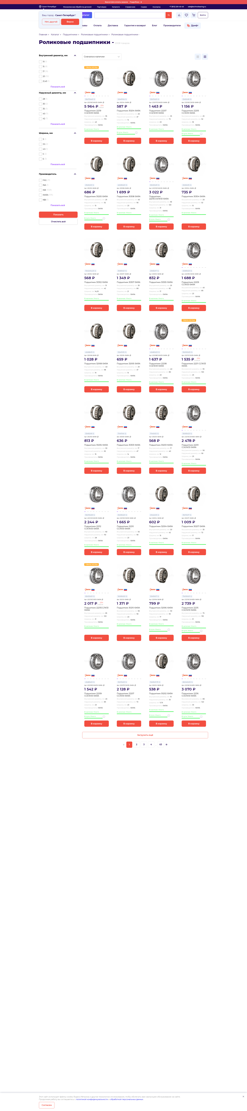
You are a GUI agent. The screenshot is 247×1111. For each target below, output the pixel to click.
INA (44, 185)
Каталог (85, 15)
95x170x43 (89, 99)
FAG (45, 180)
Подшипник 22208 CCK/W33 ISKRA (158, 365)
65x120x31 (153, 185)
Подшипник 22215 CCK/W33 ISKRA (190, 609)
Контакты (156, 7)
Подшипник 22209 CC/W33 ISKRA (190, 283)
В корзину (96, 141)
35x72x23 (153, 99)
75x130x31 (186, 596)
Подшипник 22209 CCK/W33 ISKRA (93, 694)
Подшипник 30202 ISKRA (161, 693)
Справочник (130, 7)
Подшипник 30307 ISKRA (128, 282)
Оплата (97, 25)
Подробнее (134, 2)
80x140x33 (187, 682)
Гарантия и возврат (135, 25)
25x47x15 (121, 352)
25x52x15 (88, 185)
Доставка (113, 25)
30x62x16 (88, 434)
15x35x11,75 (154, 682)
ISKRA (45, 195)
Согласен (47, 1105)
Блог (154, 25)
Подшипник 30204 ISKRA (128, 111)
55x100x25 (186, 352)
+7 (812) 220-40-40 (176, 7)
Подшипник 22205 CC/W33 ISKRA (190, 112)
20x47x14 (121, 99)
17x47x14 (121, 434)
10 (44, 61)
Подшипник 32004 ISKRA (161, 526)
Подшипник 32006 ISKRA (161, 608)
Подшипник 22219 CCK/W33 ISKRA (92, 112)
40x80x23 (154, 352)
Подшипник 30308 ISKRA (128, 196)
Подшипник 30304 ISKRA (193, 196)
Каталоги (116, 7)
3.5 (44, 144)
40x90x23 (121, 185)
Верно (70, 22)
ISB (44, 190)
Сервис (144, 7)
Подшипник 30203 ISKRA (161, 445)
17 (43, 71)
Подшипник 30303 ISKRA (128, 445)
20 (44, 76)
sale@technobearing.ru (197, 7)
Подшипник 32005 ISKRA (128, 364)
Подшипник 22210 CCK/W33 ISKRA (190, 446)
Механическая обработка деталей (77, 7)
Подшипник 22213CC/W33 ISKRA (96, 609)
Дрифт (194, 25)
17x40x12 (153, 434)
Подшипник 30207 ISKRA (193, 526)
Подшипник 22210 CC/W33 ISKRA (125, 527)
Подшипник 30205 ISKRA (96, 196)
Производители (172, 25)
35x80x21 (121, 271)
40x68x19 (88, 352)
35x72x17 (186, 515)
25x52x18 (186, 99)
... (156, 745)
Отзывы (83, 25)
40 (44, 114)
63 (160, 744)
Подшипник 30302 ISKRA (96, 282)
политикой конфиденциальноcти (92, 1099)
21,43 (45, 81)
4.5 (44, 149)
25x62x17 (153, 271)
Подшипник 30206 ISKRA (96, 445)
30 (44, 104)
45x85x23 (186, 271)
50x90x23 (186, 434)
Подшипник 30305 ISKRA (161, 282)
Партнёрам (101, 7)
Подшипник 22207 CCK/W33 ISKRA (157, 112)
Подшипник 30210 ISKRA (128, 608)
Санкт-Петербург (49, 7)
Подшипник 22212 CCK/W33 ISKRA (92, 527)
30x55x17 (153, 596)
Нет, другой (51, 22)
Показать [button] (58, 214)
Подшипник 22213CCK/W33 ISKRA (159, 197)
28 (44, 99)
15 (43, 66)
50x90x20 (121, 596)
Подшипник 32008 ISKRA (96, 364)
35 (44, 109)
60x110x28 (89, 515)
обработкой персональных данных (126, 1099)
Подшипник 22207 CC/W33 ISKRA (125, 694)
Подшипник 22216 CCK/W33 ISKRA (190, 694)
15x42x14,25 (89, 271)
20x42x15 (153, 515)
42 (44, 118)
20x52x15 (186, 185)
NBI (44, 200)
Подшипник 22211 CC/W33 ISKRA (194, 365)
